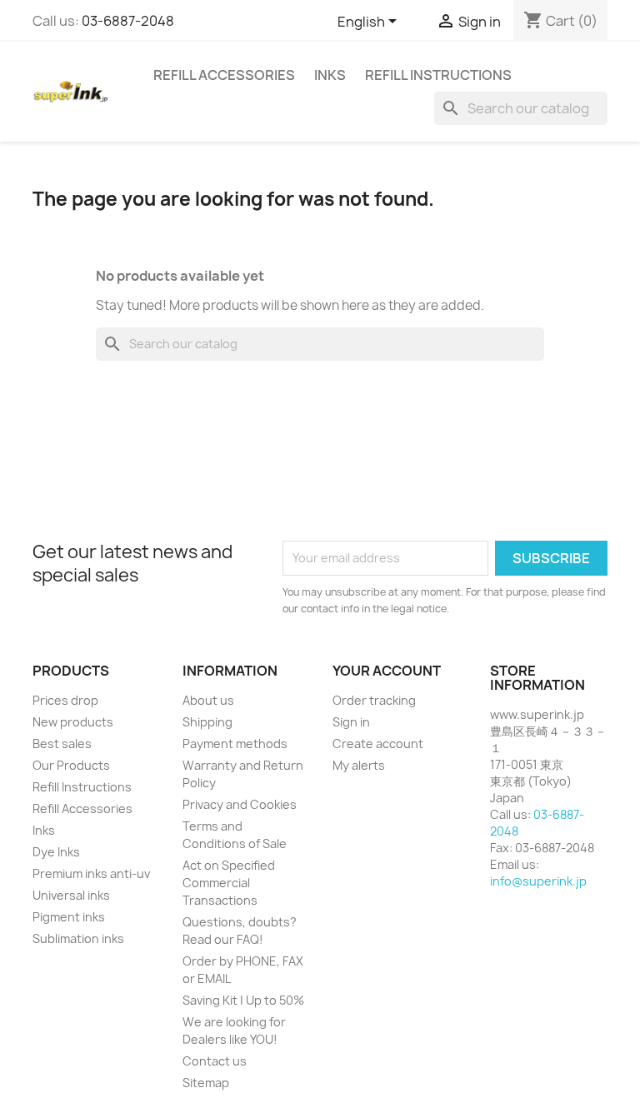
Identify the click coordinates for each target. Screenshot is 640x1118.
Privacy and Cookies (239, 804)
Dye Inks (56, 852)
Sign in (351, 722)
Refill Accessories (224, 75)
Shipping (207, 722)
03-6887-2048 (128, 21)
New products (72, 722)
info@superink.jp (538, 881)
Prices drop (65, 700)
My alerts (358, 765)
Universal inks (71, 895)
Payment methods (235, 743)
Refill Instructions (438, 75)
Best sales (62, 743)
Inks (330, 75)
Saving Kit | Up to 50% (243, 1000)
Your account (386, 670)
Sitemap (205, 1083)
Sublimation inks (78, 938)
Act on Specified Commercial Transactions (228, 882)
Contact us (214, 1061)
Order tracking (374, 700)
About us (208, 700)
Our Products (71, 765)
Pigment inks (68, 917)
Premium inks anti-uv (91, 873)
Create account (377, 743)
